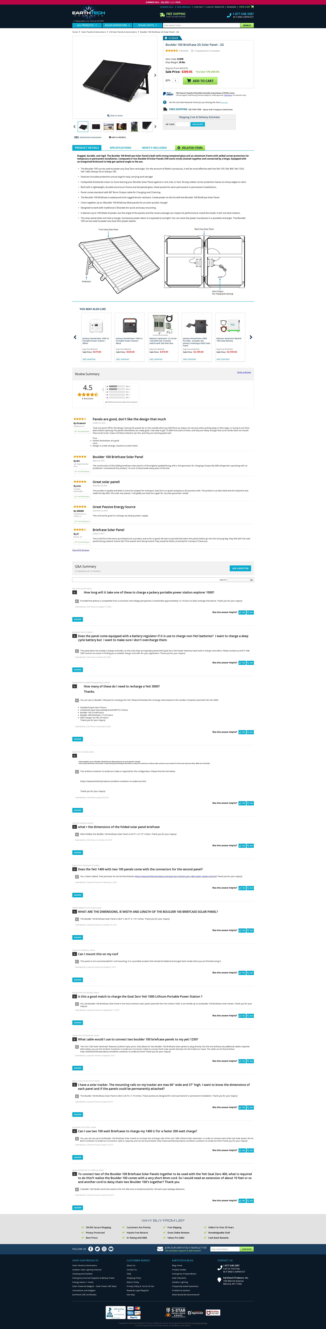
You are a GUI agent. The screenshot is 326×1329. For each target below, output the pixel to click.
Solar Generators (116, 25)
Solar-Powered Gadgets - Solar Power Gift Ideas (94, 1286)
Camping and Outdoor (82, 1273)
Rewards (231, 7)
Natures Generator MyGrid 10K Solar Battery (228, 339)
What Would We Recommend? (186, 1294)
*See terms (228, 95)
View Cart (244, 6)
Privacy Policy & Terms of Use (140, 1286)
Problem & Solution (181, 1290)
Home (75, 32)
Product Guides (179, 1269)
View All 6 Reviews (80, 550)
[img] (172, 50)
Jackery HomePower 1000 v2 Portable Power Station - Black (129, 340)
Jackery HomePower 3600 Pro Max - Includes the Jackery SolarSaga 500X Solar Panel (196, 342)
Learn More (224, 102)
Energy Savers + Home (82, 1282)
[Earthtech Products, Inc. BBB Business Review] (116, 1313)
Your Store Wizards (199, 1323)
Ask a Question (240, 568)
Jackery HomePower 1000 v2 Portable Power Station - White (96, 340)
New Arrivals (184, 7)
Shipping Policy (134, 1278)
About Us (131, 1265)
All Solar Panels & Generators (123, 32)
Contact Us (132, 1269)
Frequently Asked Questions (185, 1286)
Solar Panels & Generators (93, 32)
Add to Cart (203, 81)
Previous (75, 337)
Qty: (168, 80)
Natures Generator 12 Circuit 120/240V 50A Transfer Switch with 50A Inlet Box (163, 340)
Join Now (246, 1249)
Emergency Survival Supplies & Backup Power (93, 1278)
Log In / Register (215, 7)
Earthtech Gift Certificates (84, 1294)
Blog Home (177, 1265)
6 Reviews (183, 50)
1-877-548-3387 (243, 14)
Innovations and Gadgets (84, 1290)
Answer (77, 619)
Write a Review (244, 372)
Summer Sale (166, 7)
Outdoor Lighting (180, 1282)
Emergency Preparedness (184, 1273)
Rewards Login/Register (138, 1290)
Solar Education (179, 1278)
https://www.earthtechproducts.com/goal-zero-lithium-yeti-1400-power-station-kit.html (176, 876)
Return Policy (133, 1282)
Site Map (131, 1294)
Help (129, 1273)
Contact (199, 7)
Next (155, 75)
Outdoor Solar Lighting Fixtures (86, 1269)
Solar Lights (146, 25)
